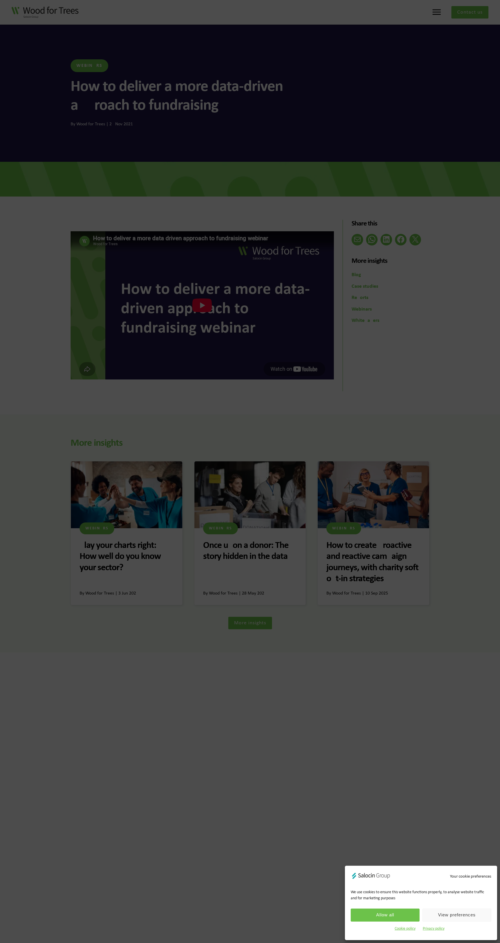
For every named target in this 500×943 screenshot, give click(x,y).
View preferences (457, 914)
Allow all (385, 914)
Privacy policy (433, 929)
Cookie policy (405, 929)
